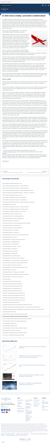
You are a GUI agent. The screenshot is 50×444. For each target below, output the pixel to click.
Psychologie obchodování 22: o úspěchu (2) (10, 232)
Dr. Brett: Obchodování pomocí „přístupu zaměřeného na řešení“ (14, 328)
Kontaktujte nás (22, 439)
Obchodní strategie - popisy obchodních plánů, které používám (29, 418)
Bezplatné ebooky (20, 408)
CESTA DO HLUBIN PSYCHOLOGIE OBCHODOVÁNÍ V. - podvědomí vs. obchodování (18, 192)
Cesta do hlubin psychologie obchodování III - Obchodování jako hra (15, 188)
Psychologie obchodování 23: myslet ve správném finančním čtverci (15, 234)
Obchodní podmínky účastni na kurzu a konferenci (17, 435)
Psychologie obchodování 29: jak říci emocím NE (11, 281)
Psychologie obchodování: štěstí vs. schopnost (11, 330)
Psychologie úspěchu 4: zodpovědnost (9, 248)
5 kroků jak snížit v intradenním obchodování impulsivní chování (14, 262)
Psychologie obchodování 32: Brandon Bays (10, 302)
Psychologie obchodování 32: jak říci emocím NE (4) (12, 290)
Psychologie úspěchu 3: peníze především (10, 244)
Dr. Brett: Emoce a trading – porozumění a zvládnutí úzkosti (15, 316)
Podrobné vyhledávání (19, 402)
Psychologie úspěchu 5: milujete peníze (10, 253)
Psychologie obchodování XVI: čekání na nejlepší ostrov (13, 218)
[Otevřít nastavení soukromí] (2, 442)
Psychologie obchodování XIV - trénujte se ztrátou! (12, 213)
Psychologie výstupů (6, 279)
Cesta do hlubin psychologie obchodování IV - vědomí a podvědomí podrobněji (17, 190)
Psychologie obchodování (28, 407)
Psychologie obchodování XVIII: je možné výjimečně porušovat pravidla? (16, 223)
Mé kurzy (9, 1)
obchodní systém (15, 30)
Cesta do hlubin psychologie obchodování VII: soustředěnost (14, 197)
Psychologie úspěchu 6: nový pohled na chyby (11, 255)
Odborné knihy (45, 409)
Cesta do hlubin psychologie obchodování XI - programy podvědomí (15, 206)
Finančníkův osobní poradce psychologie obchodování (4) (13, 300)
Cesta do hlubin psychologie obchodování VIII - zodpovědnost (14, 199)
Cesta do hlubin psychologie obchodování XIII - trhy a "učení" (14, 211)
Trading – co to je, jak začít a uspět (20, 411)
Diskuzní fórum (37, 400)
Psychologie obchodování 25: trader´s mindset (11, 246)
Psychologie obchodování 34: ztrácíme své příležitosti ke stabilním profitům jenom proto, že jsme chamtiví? (23, 309)
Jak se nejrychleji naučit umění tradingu (10, 251)
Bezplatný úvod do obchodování (45, 402)
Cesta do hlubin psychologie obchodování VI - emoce (12, 195)
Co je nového (36, 402)
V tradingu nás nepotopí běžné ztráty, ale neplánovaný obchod (14, 332)
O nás (43, 400)
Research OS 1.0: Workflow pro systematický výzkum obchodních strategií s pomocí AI (30, 383)
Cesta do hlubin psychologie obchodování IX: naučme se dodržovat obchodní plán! (18, 202)
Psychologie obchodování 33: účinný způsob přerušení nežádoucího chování (17, 304)
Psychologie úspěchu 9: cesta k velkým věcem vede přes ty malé (14, 267)
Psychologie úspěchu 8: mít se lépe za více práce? (11, 265)
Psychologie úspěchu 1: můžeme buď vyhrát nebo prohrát (13, 239)
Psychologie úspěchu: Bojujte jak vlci (9, 323)
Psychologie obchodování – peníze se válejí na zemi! (12, 227)
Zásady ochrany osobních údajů (7, 433)
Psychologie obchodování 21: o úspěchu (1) (10, 230)
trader (6, 30)
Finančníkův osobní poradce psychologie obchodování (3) (13, 297)
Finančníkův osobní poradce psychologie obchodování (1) (13, 293)
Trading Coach (43, 154)
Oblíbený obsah (37, 404)
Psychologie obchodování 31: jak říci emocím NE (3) (12, 286)
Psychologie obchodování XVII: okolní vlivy (10, 220)
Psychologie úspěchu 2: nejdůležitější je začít (10, 241)
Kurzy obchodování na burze (45, 406)
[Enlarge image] (39, 39)
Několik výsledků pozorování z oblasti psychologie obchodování (14, 314)
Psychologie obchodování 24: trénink (9, 237)
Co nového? (3, 1)
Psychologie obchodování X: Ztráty (9, 204)
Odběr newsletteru (19, 406)
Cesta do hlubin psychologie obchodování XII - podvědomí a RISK (15, 209)
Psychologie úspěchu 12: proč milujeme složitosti (11, 288)
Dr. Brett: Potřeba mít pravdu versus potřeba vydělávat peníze (14, 321)
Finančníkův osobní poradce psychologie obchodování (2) (13, 295)
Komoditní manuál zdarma (29, 404)
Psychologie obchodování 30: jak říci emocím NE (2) (12, 283)
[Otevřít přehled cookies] (3, 442)
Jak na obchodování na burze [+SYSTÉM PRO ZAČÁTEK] (29, 411)
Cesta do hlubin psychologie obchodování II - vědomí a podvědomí (15, 185)
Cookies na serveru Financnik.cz (22, 433)
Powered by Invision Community (25, 440)
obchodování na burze (5, 425)
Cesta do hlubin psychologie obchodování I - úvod (12, 183)
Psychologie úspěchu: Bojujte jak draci (9, 325)
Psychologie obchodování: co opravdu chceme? (11, 225)
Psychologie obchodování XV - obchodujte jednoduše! (12, 216)
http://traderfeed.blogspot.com (10, 151)
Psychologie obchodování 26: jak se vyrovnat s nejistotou (13, 258)
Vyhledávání (36, 405)
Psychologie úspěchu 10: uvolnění (8, 269)
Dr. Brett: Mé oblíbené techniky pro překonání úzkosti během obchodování (16, 318)
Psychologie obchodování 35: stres (9, 311)
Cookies (29, 439)
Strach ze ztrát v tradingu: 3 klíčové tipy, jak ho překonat (13, 335)
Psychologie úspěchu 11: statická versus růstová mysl (12, 276)
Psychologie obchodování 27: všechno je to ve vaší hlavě (13, 272)
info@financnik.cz (4, 406)
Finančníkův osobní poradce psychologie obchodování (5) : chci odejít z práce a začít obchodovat (21, 307)
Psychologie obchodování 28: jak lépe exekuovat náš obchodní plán (15, 274)
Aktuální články (20, 400)
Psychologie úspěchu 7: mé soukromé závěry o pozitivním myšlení (15, 260)
